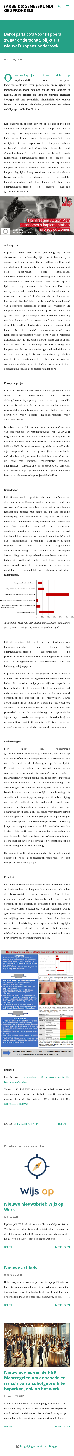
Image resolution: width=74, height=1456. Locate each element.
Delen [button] (62, 1123)
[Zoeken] (59, 6)
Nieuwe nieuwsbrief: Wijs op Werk (33, 1206)
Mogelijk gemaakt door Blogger (39, 1446)
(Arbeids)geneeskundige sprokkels (28, 8)
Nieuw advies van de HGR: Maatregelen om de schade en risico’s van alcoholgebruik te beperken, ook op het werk (35, 1380)
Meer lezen (62, 1247)
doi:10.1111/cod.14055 (16, 1103)
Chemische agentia (26, 1123)
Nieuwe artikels (20, 1267)
